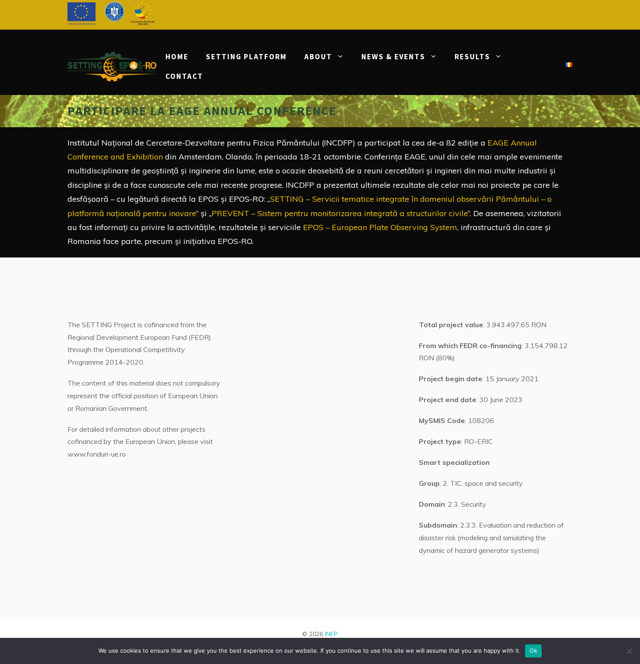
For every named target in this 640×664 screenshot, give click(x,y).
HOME (177, 56)
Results (472, 56)
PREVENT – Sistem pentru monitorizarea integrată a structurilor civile (340, 213)
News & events (393, 56)
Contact (184, 76)
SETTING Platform (246, 56)
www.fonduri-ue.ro (96, 454)
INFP (331, 634)
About (318, 56)
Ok (533, 650)
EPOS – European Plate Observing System (380, 227)
